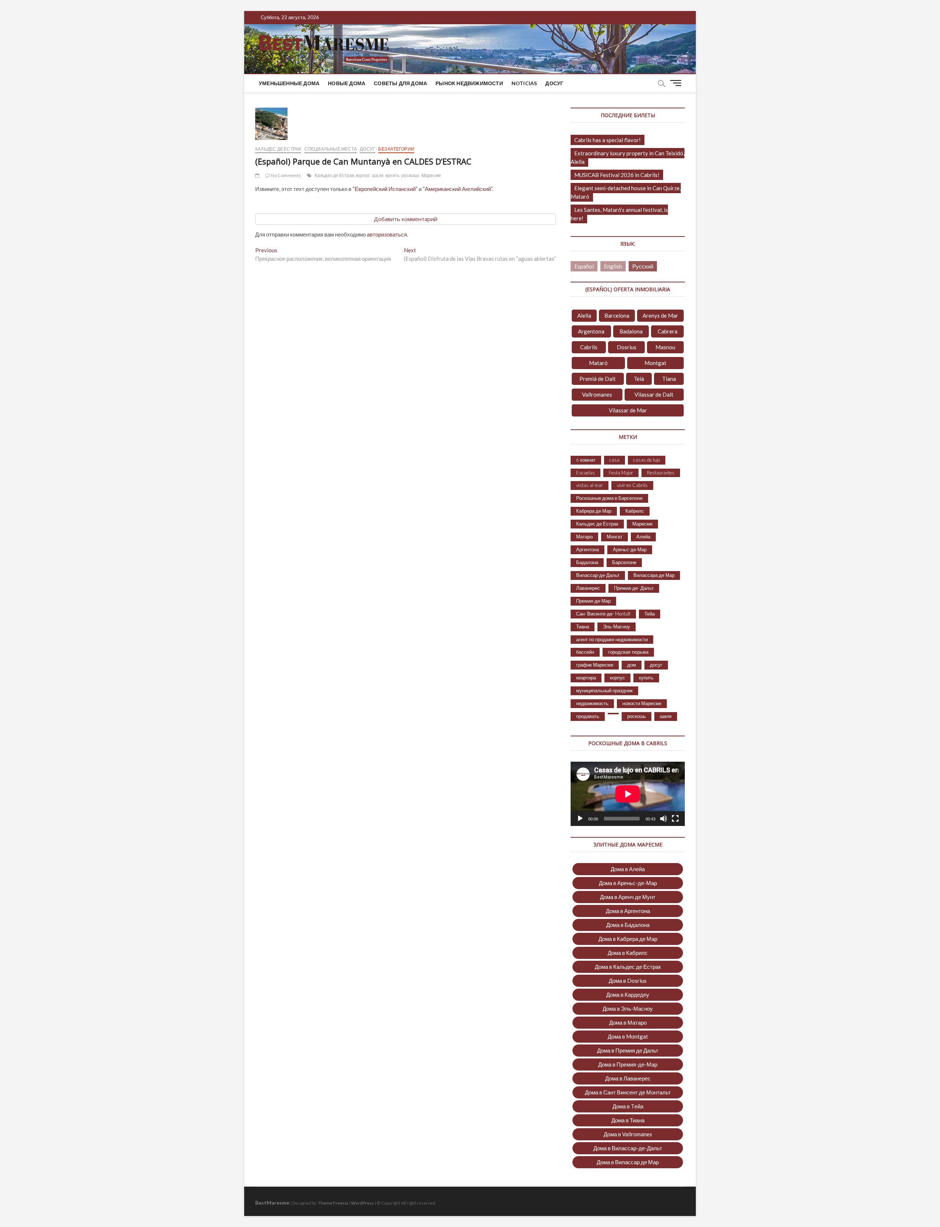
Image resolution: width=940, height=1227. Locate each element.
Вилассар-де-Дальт (597, 575)
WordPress (362, 1203)
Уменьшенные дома (289, 83)
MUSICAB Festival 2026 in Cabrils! (616, 175)
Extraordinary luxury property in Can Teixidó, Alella (627, 157)
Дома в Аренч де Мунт (627, 897)
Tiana (669, 378)
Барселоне (624, 562)
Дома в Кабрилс (628, 952)
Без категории (396, 149)
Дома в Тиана (627, 1120)
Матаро (584, 536)
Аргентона (587, 549)
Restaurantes (661, 473)
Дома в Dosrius (628, 980)
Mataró (598, 363)
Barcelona (616, 315)
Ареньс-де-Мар (630, 549)
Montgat (655, 363)
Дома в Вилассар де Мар (628, 1162)
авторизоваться (387, 234)
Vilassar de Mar (628, 410)
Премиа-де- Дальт (634, 588)
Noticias (524, 83)
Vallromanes (597, 394)
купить (393, 175)
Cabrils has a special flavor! (607, 140)
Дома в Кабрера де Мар (628, 938)
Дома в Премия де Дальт (627, 1050)
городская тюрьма (628, 652)
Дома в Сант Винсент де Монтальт (628, 1092)
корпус (363, 175)
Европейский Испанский (385, 188)
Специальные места (330, 149)
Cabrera (667, 331)
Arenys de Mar (660, 315)
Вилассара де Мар (654, 575)
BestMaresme (272, 1202)
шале (378, 175)
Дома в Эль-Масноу (628, 1008)
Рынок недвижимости (469, 83)
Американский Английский (458, 188)
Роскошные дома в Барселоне (609, 498)
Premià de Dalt (597, 378)
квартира (586, 678)
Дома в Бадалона (628, 924)
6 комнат (586, 460)
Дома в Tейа (627, 1106)
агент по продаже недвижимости (612, 639)
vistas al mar (589, 485)
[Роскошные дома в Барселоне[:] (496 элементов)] (613, 713)
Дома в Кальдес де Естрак (628, 966)
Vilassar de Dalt (653, 394)
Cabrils (588, 347)
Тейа (649, 614)
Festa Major (621, 473)
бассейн (585, 652)
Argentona (591, 331)
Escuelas (585, 473)
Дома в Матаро (628, 1022)
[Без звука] (663, 818)
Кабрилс (634, 511)
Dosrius (626, 347)
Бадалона (587, 562)
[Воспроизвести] (580, 818)
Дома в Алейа (628, 869)
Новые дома (346, 83)
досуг (554, 83)
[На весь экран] (675, 818)
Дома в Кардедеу (627, 994)
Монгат (614, 536)
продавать (587, 716)
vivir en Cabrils (632, 485)
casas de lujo (646, 460)
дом (631, 665)
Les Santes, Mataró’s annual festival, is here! (619, 213)
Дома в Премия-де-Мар (627, 1064)
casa (614, 460)
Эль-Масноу (616, 626)
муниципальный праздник (604, 690)
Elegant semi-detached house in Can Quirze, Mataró (626, 192)
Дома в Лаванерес (628, 1078)
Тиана (582, 626)
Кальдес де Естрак (278, 149)
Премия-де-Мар (593, 601)
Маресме (431, 175)
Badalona (631, 331)
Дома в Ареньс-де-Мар (628, 883)
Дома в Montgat (628, 1036)
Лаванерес (588, 588)
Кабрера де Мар (593, 511)
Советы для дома (400, 83)
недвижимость (592, 703)
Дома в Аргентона (628, 910)
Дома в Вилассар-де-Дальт (627, 1148)
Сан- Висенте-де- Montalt (603, 614)
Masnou (665, 347)
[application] (628, 794)
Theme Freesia (333, 1203)
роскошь (410, 175)
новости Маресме (641, 703)
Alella (584, 315)
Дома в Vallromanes (628, 1134)
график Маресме (594, 665)
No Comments (285, 175)
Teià (639, 378)
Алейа (643, 536)
